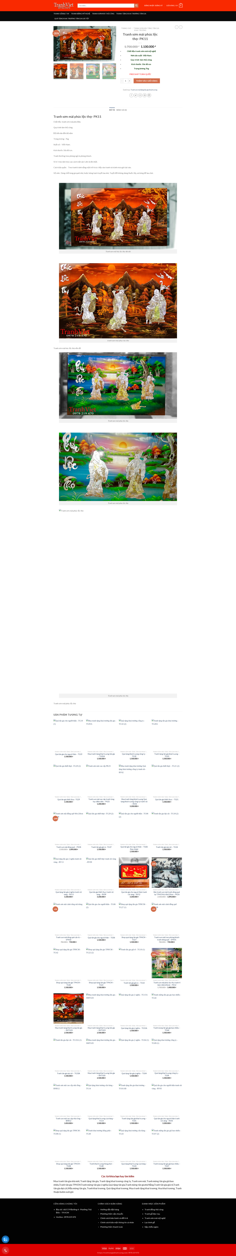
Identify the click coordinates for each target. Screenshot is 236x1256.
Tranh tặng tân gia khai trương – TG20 (166, 755)
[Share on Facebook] (131, 95)
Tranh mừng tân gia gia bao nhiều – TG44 (166, 1029)
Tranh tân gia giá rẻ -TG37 (101, 847)
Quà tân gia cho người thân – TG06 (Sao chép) (134, 848)
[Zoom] (56, 58)
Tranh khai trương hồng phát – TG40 (101, 1165)
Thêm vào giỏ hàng (146, 81)
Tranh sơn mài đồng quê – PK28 (68, 847)
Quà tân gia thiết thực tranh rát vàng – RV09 (101, 893)
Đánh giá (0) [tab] (122, 110)
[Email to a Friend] (140, 95)
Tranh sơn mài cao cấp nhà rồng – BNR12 (69, 1119)
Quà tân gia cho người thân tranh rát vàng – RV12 (134, 893)
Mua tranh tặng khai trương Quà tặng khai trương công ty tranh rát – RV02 (134, 801)
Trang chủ (126, 28)
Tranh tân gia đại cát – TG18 (167, 847)
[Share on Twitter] (136, 95)
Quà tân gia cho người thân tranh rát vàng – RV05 (167, 1119)
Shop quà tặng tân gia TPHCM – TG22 (101, 984)
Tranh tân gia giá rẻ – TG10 (134, 983)
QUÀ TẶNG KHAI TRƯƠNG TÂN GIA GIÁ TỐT (71, 19)
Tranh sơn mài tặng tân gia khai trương (144, 90)
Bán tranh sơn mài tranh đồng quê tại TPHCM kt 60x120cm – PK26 (167, 893)
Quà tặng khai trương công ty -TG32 (134, 755)
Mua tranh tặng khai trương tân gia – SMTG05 (101, 1074)
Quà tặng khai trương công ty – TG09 (167, 1074)
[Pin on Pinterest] (145, 95)
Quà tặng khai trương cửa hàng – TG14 (101, 1119)
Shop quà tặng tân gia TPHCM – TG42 (68, 984)
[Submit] (136, 6)
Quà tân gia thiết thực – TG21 (166, 799)
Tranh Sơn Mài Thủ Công (103, 14)
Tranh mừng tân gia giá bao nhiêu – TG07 (166, 1165)
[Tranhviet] (63, 5)
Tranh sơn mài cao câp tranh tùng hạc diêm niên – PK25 (101, 800)
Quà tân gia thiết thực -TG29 (68, 799)
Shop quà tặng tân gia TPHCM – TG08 (68, 1165)
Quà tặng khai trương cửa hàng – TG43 (134, 1165)
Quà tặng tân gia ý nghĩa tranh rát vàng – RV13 (69, 893)
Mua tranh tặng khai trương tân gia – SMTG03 (101, 1029)
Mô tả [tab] (112, 110)
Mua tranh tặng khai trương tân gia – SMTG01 (68, 1029)
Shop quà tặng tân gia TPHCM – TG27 (134, 938)
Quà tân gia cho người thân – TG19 (68, 754)
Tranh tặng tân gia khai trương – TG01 (134, 1119)
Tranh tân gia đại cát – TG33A (68, 1073)
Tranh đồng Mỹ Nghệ (80, 14)
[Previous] (58, 43)
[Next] (112, 43)
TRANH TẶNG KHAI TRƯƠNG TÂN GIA (131, 14)
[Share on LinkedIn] (149, 95)
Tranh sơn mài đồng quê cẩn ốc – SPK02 (68, 938)
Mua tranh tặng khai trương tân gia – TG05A (101, 755)
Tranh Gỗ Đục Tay (61, 14)
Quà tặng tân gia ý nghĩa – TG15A (134, 1028)
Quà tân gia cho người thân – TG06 (101, 938)
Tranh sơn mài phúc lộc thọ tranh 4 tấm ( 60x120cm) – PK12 (166, 984)
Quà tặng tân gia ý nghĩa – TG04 (134, 1073)
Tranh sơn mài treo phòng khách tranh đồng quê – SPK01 (166, 938)
